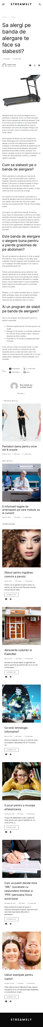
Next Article (7, 461)
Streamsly (21, 4)
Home (4, 17)
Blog (13, 17)
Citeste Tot (11, 594)
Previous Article (11, 401)
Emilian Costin (11, 64)
